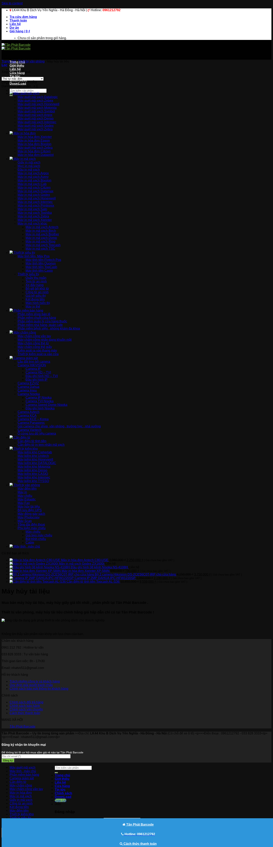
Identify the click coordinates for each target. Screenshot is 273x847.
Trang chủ (9, 61)
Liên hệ (15, 24)
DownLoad (63, 796)
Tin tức (15, 76)
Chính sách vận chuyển (26, 709)
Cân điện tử (18, 782)
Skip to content (12, 3)
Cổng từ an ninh (21, 803)
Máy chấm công (21, 785)
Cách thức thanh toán (25, 713)
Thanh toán (18, 20)
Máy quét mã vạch (22, 767)
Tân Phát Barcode (22, 726)
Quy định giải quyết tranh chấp (31, 685)
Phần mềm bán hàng (24, 774)
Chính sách (63, 793)
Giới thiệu (17, 65)
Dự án (14, 27)
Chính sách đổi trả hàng (26, 702)
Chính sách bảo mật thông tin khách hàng (39, 688)
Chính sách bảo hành (25, 705)
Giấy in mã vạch (21, 799)
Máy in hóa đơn (21, 792)
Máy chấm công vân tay (26, 789)
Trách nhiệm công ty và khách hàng (35, 681)
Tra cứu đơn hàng (23, 17)
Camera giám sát (22, 778)
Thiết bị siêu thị (20, 817)
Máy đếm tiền (19, 810)
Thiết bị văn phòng (31, 61)
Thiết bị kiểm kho (22, 814)
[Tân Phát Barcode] (16, 46)
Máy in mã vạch (21, 796)
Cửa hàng (62, 786)
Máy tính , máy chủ (23, 771)
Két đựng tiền (19, 807)
